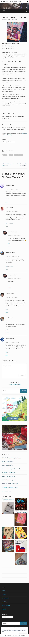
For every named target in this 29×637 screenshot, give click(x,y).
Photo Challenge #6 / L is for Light (10, 483)
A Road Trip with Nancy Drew (9, 480)
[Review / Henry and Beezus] (21, 533)
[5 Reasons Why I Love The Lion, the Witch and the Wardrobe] (21, 559)
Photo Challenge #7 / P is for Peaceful (11, 469)
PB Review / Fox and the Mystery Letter (11, 458)
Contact (4, 594)
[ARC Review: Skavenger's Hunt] (8, 533)
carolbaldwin (9, 318)
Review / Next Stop (6, 491)
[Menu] (4, 11)
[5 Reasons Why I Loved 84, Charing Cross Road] (21, 546)
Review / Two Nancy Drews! (8, 476)
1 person (11, 223)
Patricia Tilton (10, 294)
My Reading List (5, 598)
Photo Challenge (6, 605)
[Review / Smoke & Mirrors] (8, 508)
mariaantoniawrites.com (14, 384)
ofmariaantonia (15, 19)
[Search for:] (14, 391)
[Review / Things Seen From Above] (21, 504)
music (11, 154)
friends (5, 154)
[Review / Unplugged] (21, 512)
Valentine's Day (19, 154)
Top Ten (4, 609)
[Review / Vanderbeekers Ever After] (8, 546)
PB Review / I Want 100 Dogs (8, 472)
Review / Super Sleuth (7, 465)
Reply (7, 202)
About (3, 590)
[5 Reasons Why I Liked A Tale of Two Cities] (8, 500)
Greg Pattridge (10, 208)
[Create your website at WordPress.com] (14, 1)
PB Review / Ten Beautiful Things (10, 487)
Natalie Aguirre (10, 185)
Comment (22, 375)
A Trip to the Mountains (7, 461)
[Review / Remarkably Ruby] (21, 519)
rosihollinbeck (10, 338)
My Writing (4, 601)
